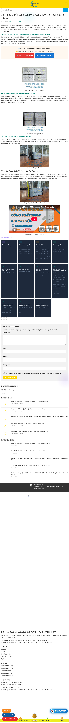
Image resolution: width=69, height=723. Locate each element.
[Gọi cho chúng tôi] (11, 487)
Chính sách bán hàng (7, 665)
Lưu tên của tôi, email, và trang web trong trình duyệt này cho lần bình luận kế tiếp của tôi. (34, 373)
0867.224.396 (9, 682)
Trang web (6, 365)
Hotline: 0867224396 (10, 719)
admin (19, 21)
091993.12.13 (11, 685)
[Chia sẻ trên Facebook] (2, 318)
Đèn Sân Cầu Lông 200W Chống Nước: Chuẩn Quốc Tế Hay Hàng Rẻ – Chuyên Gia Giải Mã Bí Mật (39, 416)
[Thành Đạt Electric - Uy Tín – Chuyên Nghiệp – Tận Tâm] (34, 4)
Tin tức (3, 393)
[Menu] (2, 4)
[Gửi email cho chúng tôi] (8, 487)
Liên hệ (3, 651)
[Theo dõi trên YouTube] (17, 487)
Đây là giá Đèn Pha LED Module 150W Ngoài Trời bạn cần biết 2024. (30, 401)
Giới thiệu (3, 649)
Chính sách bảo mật (6, 673)
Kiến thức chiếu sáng (7, 390)
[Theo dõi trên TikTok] (5, 487)
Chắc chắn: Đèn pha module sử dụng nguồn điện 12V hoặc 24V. (29, 431)
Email (5, 356)
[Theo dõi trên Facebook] (2, 487)
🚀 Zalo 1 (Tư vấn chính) (24, 55)
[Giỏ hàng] (66, 4)
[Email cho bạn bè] (5, 318)
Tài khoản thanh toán (7, 656)
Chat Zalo (7, 711)
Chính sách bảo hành (7, 668)
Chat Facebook (8, 715)
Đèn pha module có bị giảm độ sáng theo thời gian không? (28, 409)
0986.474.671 (10, 687)
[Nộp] (65, 10)
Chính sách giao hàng (7, 675)
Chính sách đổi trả (6, 670)
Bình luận (6, 333)
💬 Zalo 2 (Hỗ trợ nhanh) (44, 55)
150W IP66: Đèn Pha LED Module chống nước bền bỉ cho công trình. (30, 465)
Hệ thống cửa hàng (6, 654)
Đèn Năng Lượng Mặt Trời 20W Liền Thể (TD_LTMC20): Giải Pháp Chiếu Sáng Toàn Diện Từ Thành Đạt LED (39, 473)
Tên (5, 348)
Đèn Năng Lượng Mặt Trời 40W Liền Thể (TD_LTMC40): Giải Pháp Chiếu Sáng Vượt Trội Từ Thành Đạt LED (39, 459)
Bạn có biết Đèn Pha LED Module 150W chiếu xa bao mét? (28, 424)
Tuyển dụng (4, 659)
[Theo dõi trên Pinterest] (14, 487)
